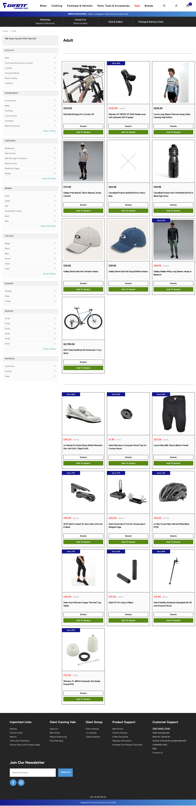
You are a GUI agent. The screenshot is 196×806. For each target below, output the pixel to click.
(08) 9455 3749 (161, 728)
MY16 (7, 318)
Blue (7, 253)
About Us (54, 729)
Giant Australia (92, 729)
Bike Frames (10, 153)
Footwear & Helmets (79, 6)
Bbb (7, 221)
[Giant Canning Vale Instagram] (21, 782)
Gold (7, 268)
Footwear (9, 121)
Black (7, 248)
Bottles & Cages (12, 168)
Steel (7, 376)
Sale (137, 6)
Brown (8, 258)
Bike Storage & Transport (16, 158)
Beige (7, 243)
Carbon (8, 371)
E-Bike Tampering (120, 737)
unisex (8, 301)
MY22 (7, 323)
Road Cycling (11, 78)
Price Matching (56, 741)
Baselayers (10, 148)
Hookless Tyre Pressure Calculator (127, 745)
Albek (7, 201)
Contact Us (158, 753)
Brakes (8, 173)
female (8, 291)
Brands (149, 6)
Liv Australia (91, 733)
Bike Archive (117, 729)
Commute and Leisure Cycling (19, 63)
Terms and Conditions (19, 741)
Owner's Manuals (119, 733)
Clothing (56, 6)
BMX (7, 58)
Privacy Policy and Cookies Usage (25, 745)
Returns (13, 737)
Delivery (13, 729)
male (7, 296)
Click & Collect (16, 733)
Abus (7, 196)
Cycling (8, 68)
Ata (6, 206)
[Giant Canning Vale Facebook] (13, 782)
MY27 (7, 344)
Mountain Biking (12, 73)
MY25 (7, 333)
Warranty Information (122, 741)
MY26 (7, 338)
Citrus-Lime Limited (108, 803)
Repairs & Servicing (58, 737)
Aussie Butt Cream (13, 211)
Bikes (43, 6)
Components (11, 115)
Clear (7, 263)
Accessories (10, 100)
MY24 (7, 328)
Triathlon (9, 83)
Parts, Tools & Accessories (113, 6)
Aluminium (10, 366)
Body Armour (11, 163)
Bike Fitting (55, 733)
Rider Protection (12, 126)
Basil (7, 216)
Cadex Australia (93, 737)
